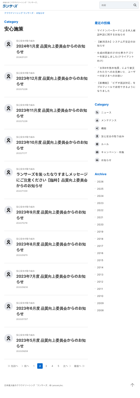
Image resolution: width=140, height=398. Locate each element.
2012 (100, 281)
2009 (100, 303)
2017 (100, 245)
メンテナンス (109, 120)
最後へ (77, 365)
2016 (100, 253)
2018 (100, 238)
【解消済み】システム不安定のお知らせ (116, 43)
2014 (100, 267)
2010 (100, 295)
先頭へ (14, 365)
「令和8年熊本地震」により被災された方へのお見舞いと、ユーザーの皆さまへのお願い (116, 71)
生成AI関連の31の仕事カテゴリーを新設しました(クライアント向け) (115, 56)
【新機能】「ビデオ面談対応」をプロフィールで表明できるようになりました (116, 86)
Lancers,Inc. (57, 385)
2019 (100, 231)
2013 (100, 274)
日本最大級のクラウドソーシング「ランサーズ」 (26, 385)
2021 (100, 217)
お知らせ (106, 160)
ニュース (106, 112)
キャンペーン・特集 (112, 152)
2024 (100, 195)
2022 (100, 210)
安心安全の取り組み (112, 136)
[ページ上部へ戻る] (132, 385)
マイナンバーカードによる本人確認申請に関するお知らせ (116, 32)
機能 (103, 128)
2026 (100, 181)
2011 (100, 288)
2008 (100, 310)
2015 (100, 260)
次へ (65, 365)
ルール (105, 144)
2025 (100, 188)
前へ (26, 365)
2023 (100, 203)
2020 (100, 224)
